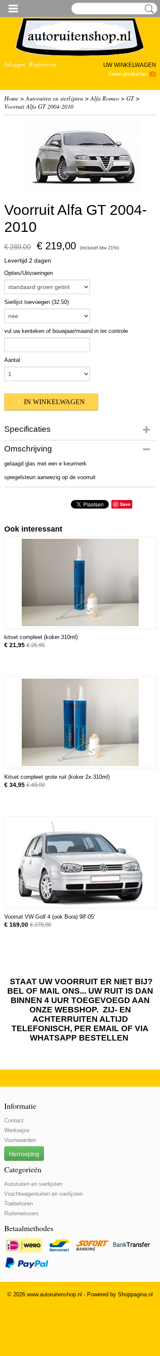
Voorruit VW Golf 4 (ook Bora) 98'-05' (49, 917)
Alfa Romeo (104, 98)
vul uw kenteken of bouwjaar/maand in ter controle (66, 331)
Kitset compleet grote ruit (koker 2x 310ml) (57, 777)
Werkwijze (16, 1130)
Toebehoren (18, 1203)
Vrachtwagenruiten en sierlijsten (43, 1194)
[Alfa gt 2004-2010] (80, 156)
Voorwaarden (20, 1140)
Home (11, 98)
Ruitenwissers (21, 1213)
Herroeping (24, 1153)
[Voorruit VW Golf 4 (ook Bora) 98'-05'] (80, 862)
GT (130, 98)
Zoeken (147, 9)
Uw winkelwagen (129, 65)
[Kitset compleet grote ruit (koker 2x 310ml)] (80, 722)
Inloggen (14, 64)
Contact (13, 1120)
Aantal (12, 360)
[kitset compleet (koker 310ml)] (80, 582)
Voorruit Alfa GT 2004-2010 (38, 106)
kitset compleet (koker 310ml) (41, 637)
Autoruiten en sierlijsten (54, 98)
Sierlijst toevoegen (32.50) (36, 302)
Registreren (42, 64)
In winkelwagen (54, 401)
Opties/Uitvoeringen (28, 273)
